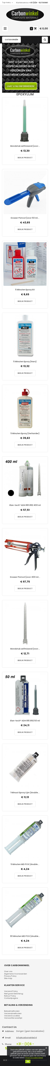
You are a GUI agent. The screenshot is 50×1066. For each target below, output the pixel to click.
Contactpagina (11, 998)
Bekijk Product (25, 157)
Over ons (8, 971)
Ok (28, 1061)
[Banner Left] (25, 68)
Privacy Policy (10, 976)
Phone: (8, 1044)
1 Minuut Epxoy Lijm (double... (25, 793)
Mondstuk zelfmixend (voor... (25, 146)
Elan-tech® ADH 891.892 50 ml (25, 721)
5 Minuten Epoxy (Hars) (25, 362)
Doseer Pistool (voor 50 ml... (25, 218)
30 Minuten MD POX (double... (25, 936)
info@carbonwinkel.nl (26, 1037)
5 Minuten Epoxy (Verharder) (25, 433)
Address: (9, 1031)
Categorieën (11, 39)
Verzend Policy (11, 991)
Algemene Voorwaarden (15, 973)
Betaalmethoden (12, 1011)
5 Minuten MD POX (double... (25, 864)
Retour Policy (10, 996)
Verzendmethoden (13, 1013)
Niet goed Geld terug (13, 993)
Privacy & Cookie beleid (34, 1058)
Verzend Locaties (12, 1015)
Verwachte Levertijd (13, 1018)
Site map (8, 978)
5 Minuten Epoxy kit (25, 290)
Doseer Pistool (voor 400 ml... (25, 577)
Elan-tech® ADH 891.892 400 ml (25, 505)
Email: (8, 1037)
